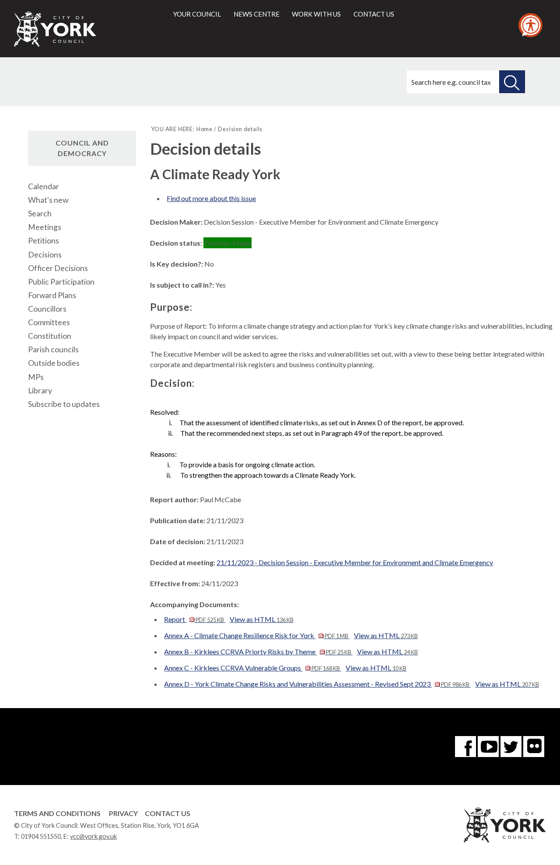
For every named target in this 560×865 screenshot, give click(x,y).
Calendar (43, 186)
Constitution (49, 335)
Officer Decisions (58, 268)
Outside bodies (54, 363)
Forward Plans (52, 295)
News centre (257, 14)
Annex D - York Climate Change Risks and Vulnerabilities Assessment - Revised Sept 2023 (316, 684)
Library (40, 390)
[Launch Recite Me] (530, 25)
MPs (36, 377)
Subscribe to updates (64, 404)
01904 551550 (41, 836)
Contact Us (167, 813)
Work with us (316, 14)
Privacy (123, 813)
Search (40, 213)
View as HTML (262, 619)
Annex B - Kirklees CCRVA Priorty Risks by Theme (257, 651)
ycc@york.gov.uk (93, 836)
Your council (197, 14)
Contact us (374, 14)
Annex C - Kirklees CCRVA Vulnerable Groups (252, 668)
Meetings (44, 227)
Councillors (47, 308)
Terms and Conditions (57, 813)
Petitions (43, 240)
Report (194, 619)
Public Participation (61, 281)
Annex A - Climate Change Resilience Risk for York (256, 635)
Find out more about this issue (211, 198)
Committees (49, 322)
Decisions (45, 254)
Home (204, 128)
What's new (48, 200)
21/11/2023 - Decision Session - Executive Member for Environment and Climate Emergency (355, 562)
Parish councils (53, 349)
